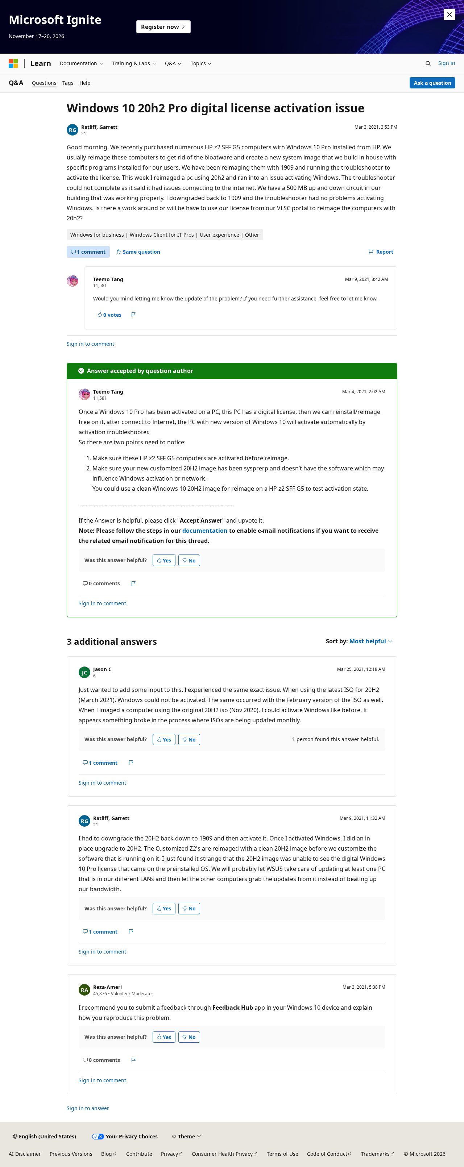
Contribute (139, 1153)
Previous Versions (71, 1153)
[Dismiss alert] (449, 14)
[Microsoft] (13, 63)
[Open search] (428, 63)
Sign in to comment (90, 343)
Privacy (169, 1153)
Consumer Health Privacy (222, 1153)
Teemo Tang (108, 279)
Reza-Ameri (107, 987)
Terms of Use (282, 1153)
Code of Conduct (327, 1153)
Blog (106, 1153)
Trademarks (375, 1153)
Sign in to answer (88, 1108)
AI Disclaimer (25, 1153)
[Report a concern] (133, 314)
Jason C (102, 669)
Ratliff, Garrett (99, 127)
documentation (205, 531)
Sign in (446, 62)
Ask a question (432, 82)
